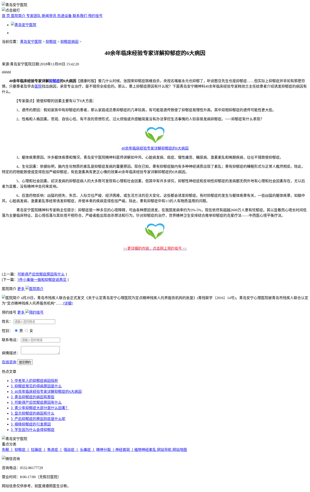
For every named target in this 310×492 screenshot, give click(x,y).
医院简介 (18, 16)
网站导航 (164, 450)
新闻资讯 (49, 16)
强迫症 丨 (71, 450)
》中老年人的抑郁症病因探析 (34, 381)
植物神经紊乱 (145, 450)
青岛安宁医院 (31, 42)
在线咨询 (9, 362)
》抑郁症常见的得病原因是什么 (36, 386)
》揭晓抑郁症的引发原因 (31, 424)
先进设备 (65, 16)
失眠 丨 (8, 450)
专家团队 (34, 16)
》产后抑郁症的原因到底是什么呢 (38, 419)
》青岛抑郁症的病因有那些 (32, 397)
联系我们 (80, 16)
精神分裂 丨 (105, 450)
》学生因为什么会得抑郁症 (32, 430)
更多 (21, 289)
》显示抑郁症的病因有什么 (32, 413)
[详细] (68, 303)
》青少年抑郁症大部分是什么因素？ (40, 408)
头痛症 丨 (87, 450)
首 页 (6, 16)
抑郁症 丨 (22, 450)
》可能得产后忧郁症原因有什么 (36, 402)
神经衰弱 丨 (124, 450)
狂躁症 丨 (38, 450)
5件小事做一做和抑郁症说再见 (41, 280)
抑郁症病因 (69, 42)
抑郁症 (51, 42)
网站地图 (179, 450)
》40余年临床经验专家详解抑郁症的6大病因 (46, 392)
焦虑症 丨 (55, 450)
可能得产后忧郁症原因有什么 (41, 274)
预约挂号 (95, 16)
